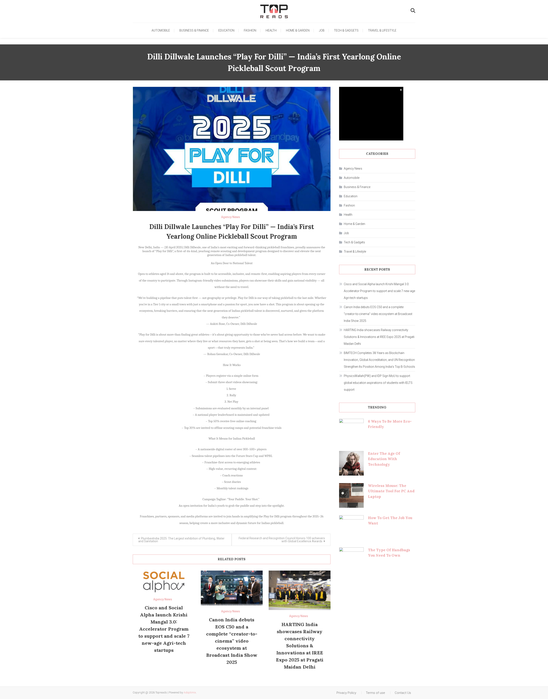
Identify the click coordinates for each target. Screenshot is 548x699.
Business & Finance (194, 30)
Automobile (161, 30)
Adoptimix (190, 692)
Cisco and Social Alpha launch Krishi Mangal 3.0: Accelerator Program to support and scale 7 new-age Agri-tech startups (163, 629)
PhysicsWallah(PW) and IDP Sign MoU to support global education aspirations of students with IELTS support (378, 382)
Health (271, 30)
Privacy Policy (346, 692)
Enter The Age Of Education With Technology (384, 459)
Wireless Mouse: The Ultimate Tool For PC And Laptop (391, 491)
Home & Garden (298, 30)
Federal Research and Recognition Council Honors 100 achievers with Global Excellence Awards (282, 539)
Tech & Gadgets (346, 30)
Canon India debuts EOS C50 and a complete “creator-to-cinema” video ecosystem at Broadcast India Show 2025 (231, 641)
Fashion (250, 30)
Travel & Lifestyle (382, 30)
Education (226, 30)
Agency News (230, 217)
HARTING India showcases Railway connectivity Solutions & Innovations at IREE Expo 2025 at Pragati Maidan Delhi (299, 645)
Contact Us (403, 692)
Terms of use (375, 692)
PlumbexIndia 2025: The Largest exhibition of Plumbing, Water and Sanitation (181, 540)
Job (322, 30)
